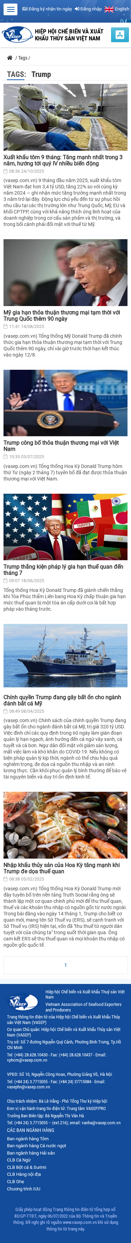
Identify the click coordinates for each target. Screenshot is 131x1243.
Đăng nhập (90, 8)
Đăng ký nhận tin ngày (50, 8)
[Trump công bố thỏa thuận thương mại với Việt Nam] (65, 403)
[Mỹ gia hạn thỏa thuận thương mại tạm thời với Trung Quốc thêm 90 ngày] (65, 272)
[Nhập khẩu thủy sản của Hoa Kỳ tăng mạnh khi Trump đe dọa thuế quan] (65, 825)
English (121, 8)
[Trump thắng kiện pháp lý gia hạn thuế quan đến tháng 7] (65, 527)
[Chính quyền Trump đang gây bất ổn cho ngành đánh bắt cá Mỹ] (65, 657)
